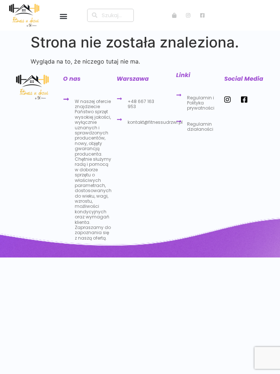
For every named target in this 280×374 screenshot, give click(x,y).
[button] (63, 16)
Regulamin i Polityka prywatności (200, 103)
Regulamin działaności (200, 126)
